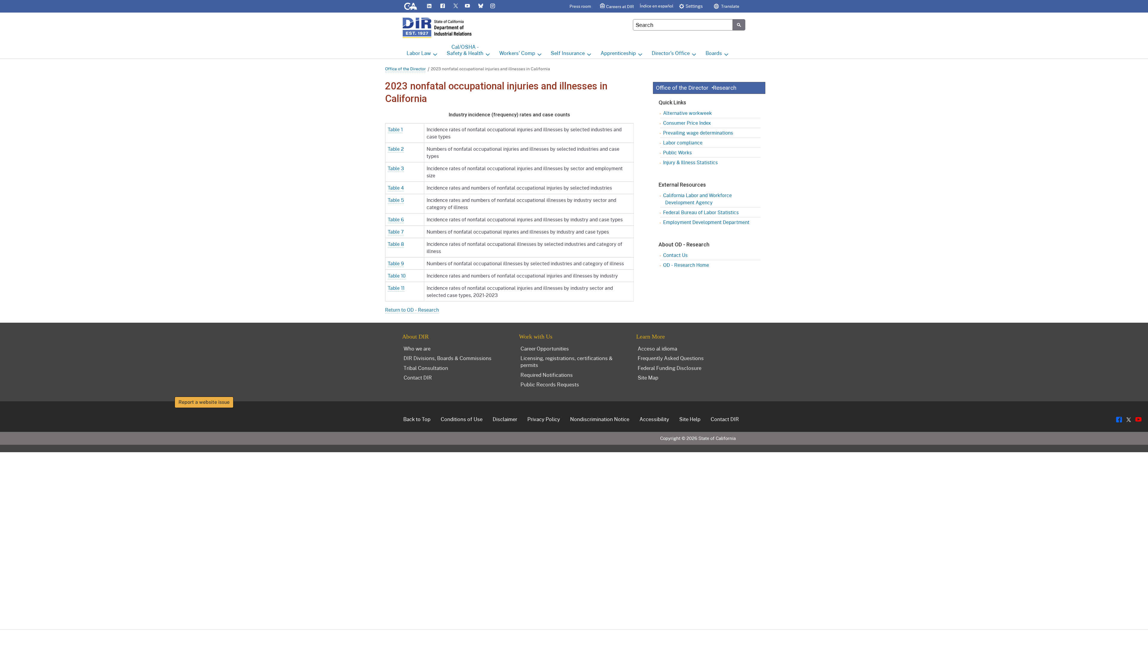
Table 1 (395, 129)
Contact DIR (418, 377)
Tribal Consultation (426, 367)
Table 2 (396, 148)
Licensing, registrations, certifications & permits (566, 361)
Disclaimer (505, 419)
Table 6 (396, 219)
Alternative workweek (687, 112)
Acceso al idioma (657, 348)
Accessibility (654, 419)
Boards (714, 53)
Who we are (417, 348)
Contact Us (675, 255)
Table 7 (396, 231)
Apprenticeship (618, 53)
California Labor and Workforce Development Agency (697, 199)
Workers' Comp (517, 53)
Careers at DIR (620, 6)
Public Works (677, 152)
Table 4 (396, 187)
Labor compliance (683, 142)
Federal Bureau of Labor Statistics (701, 212)
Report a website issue (204, 402)
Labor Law (419, 53)
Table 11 (396, 287)
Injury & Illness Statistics (690, 162)
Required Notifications (546, 374)
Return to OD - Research (412, 309)
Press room (580, 6)
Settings (694, 6)
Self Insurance (568, 53)
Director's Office (671, 53)
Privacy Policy (543, 419)
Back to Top (416, 419)
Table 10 (397, 275)
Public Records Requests (549, 384)
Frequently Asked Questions (671, 358)
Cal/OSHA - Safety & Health (465, 50)
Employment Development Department (706, 222)
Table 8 (396, 243)
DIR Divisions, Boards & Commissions (447, 358)
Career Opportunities (544, 348)
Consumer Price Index (687, 122)
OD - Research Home (686, 264)
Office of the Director (405, 68)
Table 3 (396, 168)
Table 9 (396, 263)
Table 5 (396, 199)
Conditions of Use (462, 419)
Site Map (648, 377)
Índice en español (656, 6)
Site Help (689, 419)
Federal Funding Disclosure (669, 367)
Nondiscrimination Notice (599, 419)
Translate (729, 6)
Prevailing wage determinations (698, 132)
